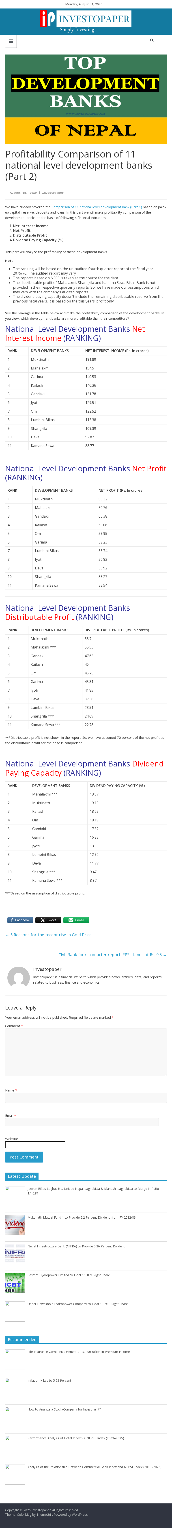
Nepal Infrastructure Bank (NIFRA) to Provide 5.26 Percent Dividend (76, 1246)
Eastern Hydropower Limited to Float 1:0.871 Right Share (69, 1275)
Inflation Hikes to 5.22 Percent (49, 1380)
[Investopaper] (86, 11)
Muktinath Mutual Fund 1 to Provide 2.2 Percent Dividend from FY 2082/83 (82, 1217)
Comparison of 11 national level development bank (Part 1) (97, 207)
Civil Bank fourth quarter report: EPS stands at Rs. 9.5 (112, 954)
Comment (14, 1026)
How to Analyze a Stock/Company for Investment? (64, 1409)
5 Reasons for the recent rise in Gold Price (48, 934)
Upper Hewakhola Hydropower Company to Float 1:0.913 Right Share (78, 1304)
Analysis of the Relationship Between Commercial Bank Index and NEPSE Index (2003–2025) (94, 1467)
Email (10, 1115)
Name (11, 1090)
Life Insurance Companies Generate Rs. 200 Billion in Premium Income (79, 1352)
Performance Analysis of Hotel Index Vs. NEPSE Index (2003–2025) (76, 1438)
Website (11, 1138)
